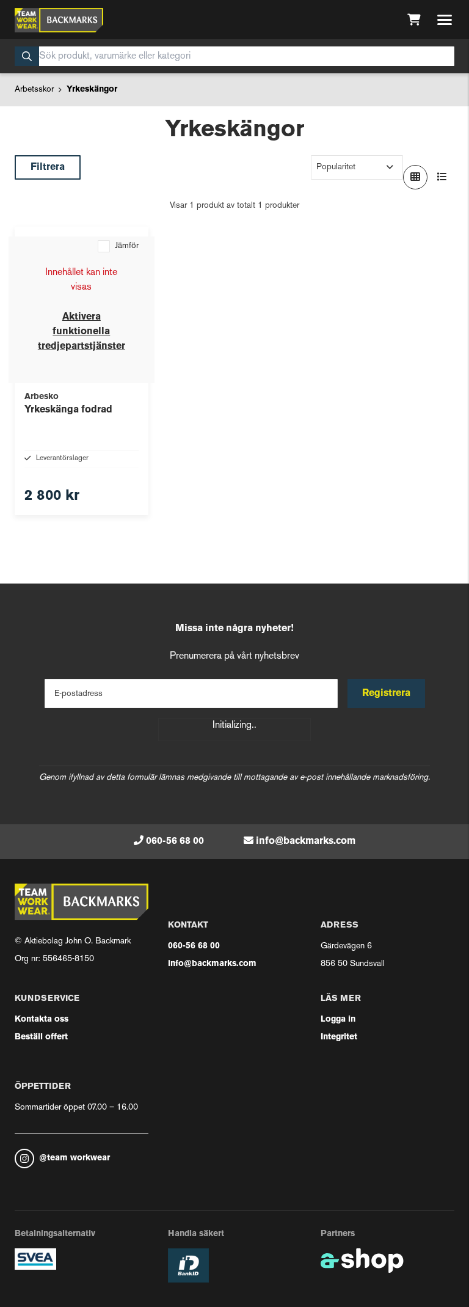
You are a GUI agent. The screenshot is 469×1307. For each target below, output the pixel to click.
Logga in (338, 1019)
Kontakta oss (41, 1019)
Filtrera (48, 167)
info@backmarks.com (305, 841)
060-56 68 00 (175, 841)
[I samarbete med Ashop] (362, 1260)
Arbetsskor (34, 89)
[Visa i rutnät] (415, 177)
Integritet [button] (339, 1037)
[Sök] (27, 56)
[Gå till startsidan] (59, 20)
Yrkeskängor (92, 89)
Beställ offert (41, 1037)
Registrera (386, 693)
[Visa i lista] (442, 177)
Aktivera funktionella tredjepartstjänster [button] (81, 332)
